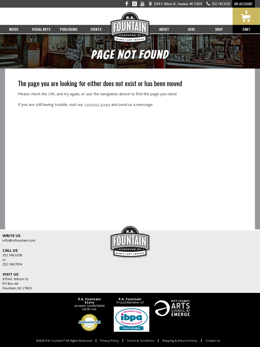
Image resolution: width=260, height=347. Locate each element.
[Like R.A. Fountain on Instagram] (135, 4)
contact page (97, 104)
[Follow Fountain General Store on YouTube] (142, 4)
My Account (243, 3)
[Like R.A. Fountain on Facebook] (127, 4)
